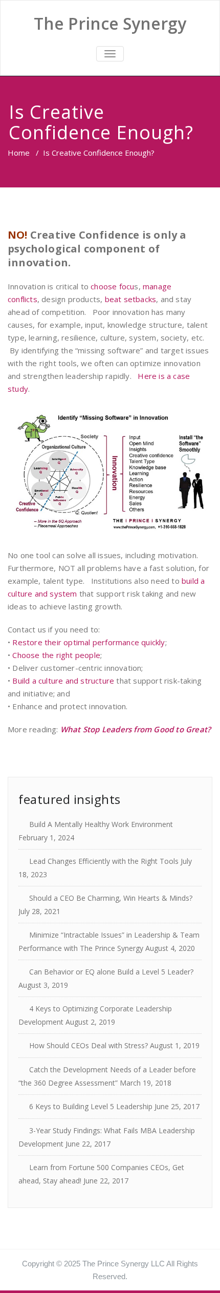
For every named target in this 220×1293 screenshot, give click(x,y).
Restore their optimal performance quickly (88, 642)
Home (19, 152)
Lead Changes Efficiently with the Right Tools (104, 861)
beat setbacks (131, 299)
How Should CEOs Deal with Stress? (88, 1045)
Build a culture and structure (63, 680)
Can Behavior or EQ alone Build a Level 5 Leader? (111, 972)
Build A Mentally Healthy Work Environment (101, 824)
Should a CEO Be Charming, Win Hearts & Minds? (110, 898)
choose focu (112, 286)
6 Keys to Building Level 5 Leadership (90, 1106)
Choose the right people (56, 655)
